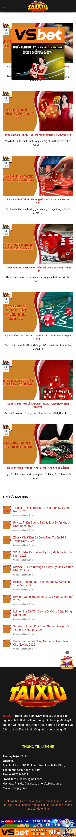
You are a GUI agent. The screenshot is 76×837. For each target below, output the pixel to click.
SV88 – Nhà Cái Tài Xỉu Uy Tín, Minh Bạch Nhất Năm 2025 (43, 554)
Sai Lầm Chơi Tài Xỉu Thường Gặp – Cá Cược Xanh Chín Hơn (38, 201)
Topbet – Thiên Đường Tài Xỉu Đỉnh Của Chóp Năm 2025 (41, 509)
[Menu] (5, 6)
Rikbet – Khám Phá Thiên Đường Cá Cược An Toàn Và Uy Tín (41, 583)
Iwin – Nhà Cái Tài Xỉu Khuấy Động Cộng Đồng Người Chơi (42, 613)
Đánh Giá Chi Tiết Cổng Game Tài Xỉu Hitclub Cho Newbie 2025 (41, 643)
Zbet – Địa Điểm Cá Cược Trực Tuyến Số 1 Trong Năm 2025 (39, 539)
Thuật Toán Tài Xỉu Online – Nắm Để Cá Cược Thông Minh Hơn (38, 269)
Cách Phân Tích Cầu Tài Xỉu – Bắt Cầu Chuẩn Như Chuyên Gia (38, 337)
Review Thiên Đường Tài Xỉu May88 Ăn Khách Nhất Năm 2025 (42, 524)
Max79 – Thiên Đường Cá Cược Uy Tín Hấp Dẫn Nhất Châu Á (43, 568)
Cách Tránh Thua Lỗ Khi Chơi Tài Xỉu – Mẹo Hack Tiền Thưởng (38, 405)
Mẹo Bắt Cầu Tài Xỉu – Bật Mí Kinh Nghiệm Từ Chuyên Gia (38, 134)
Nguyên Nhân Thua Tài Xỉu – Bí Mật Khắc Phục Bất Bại (38, 467)
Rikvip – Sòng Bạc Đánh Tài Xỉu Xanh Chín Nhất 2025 (43, 598)
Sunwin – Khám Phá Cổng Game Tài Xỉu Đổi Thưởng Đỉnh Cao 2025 (41, 628)
